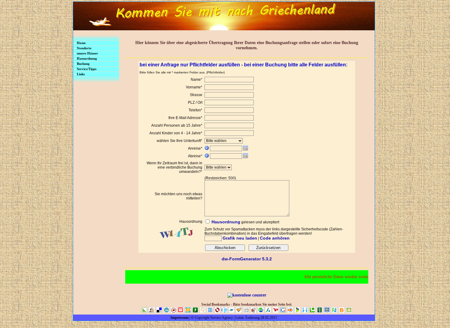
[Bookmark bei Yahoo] (276, 312)
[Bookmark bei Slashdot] (268, 312)
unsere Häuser (87, 53)
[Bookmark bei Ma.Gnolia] (349, 312)
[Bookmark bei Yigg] (239, 312)
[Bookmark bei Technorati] (313, 312)
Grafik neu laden (240, 238)
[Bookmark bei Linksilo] (217, 312)
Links (81, 74)
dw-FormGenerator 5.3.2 (247, 258)
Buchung (83, 63)
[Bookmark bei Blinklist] (290, 312)
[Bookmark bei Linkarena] (145, 312)
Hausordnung (87, 58)
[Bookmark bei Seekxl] (203, 312)
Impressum (180, 317)
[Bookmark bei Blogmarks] (298, 312)
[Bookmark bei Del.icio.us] (159, 312)
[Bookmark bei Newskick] (196, 312)
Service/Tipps (86, 69)
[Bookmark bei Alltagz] (174, 312)
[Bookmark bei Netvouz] (335, 312)
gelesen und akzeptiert (260, 222)
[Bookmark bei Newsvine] (320, 312)
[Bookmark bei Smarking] (327, 312)
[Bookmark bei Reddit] (254, 312)
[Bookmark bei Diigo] (305, 312)
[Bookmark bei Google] (283, 312)
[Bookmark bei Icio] (167, 312)
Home (81, 43)
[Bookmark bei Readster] (224, 312)
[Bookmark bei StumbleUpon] (261, 312)
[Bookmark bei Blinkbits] (342, 312)
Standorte (84, 48)
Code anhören (275, 238)
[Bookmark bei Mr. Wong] (152, 312)
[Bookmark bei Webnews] (181, 312)
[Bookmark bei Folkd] (232, 312)
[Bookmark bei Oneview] (188, 312)
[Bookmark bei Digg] (246, 312)
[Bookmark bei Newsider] (210, 312)
